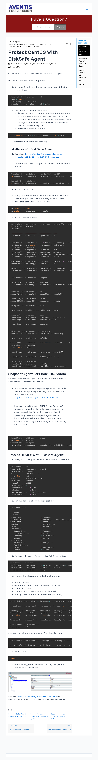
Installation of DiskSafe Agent (83, 50)
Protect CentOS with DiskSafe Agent (82, 75)
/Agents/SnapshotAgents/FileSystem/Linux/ (37, 397)
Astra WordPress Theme (64, 758)
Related (82, 84)
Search (60, 27)
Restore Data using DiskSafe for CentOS (37, 696)
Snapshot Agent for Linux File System (83, 62)
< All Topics (15, 42)
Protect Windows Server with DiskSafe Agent (39, 716)
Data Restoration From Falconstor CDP (58, 716)
